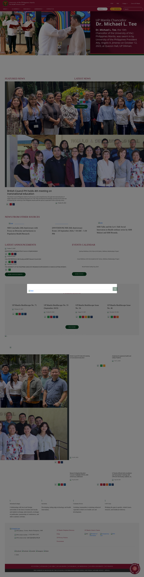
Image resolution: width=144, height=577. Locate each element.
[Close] (113, 287)
